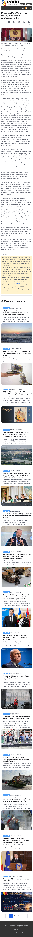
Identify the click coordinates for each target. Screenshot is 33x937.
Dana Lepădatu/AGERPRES (15, 45)
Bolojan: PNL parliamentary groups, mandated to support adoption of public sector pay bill (16, 637)
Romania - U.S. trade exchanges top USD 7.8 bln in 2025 (16, 880)
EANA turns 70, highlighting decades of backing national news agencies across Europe (17, 516)
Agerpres (13, 926)
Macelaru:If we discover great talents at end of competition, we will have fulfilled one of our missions (16, 475)
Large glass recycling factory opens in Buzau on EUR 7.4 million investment (16, 718)
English (10, 43)
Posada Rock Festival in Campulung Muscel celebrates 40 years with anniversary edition (16, 678)
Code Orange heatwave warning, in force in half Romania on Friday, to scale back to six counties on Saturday (17, 800)
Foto (12, 8)
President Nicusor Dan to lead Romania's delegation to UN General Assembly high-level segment (16, 840)
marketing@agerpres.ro (18, 283)
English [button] (15, 929)
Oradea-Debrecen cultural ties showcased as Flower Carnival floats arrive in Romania (16, 759)
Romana (22, 4)
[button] (29, 8)
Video (18, 8)
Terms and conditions (13, 933)
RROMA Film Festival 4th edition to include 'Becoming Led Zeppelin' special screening (17, 394)
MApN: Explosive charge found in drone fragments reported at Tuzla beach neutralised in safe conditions (17, 313)
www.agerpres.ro (18, 291)
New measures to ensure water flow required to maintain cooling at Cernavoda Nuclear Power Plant (16, 434)
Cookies (24, 933)
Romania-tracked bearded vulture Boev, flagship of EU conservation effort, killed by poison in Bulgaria (17, 556)
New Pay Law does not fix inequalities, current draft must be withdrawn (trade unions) (17, 353)
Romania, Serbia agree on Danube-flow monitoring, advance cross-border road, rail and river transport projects (17, 597)
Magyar (29, 4)
